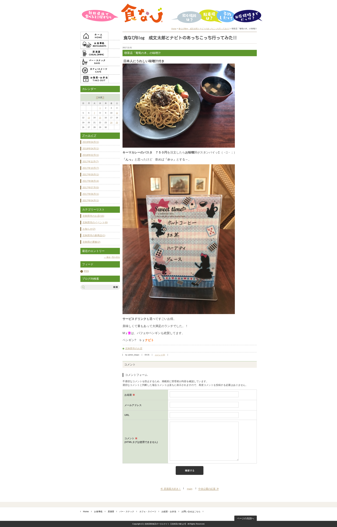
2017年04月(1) (90, 200)
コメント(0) (160, 355)
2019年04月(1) (90, 142)
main (189, 488)
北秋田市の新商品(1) (93, 235)
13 (89, 118)
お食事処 (98, 511)
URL (127, 415)
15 (100, 118)
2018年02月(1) (90, 155)
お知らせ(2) (88, 229)
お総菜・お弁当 (168, 511)
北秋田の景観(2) (91, 242)
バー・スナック (126, 511)
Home (173, 29)
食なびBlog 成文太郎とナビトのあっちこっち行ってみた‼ (204, 29)
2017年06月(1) (90, 194)
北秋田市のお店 (133, 348)
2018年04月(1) (90, 148)
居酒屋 (111, 511)
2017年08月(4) (90, 181)
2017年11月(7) (90, 161)
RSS (86, 271)
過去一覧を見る (113, 257)
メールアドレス (133, 405)
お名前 (129, 394)
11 (117, 113)
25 (117, 122)
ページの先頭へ (245, 518)
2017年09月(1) (90, 174)
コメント (141, 440)
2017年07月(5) (90, 187)
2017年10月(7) (90, 168)
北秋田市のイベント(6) (95, 222)
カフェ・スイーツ (147, 511)
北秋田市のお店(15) (93, 216)
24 (111, 122)
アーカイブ (89, 135)
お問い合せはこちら (190, 511)
